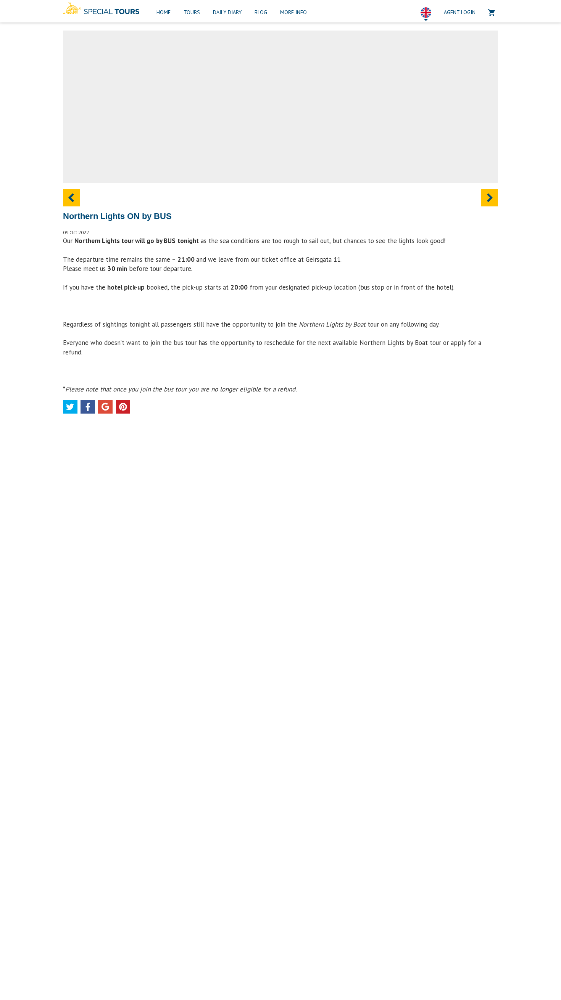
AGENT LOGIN (460, 12)
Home (163, 12)
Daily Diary (227, 12)
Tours (192, 12)
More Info (293, 12)
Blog (261, 12)
